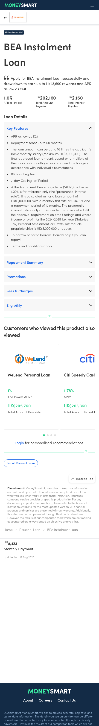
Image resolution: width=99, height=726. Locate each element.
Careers (45, 699)
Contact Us (67, 699)
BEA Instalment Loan (62, 529)
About (28, 699)
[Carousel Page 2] (48, 435)
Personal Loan (30, 529)
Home (8, 529)
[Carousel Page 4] (55, 435)
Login (19, 442)
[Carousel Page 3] (51, 435)
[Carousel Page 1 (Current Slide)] (44, 435)
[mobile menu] (92, 5)
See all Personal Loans (21, 463)
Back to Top (84, 478)
